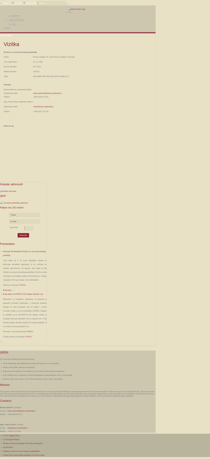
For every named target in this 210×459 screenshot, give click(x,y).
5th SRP (14, 24)
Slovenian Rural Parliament (16, 20)
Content (7, 28)
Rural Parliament (15, 16)
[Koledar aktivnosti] (8, 191)
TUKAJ (22, 285)
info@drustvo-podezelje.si (43, 107)
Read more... (8, 290)
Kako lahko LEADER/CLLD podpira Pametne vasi (23, 294)
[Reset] (67, 4)
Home (69, 12)
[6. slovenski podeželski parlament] (14, 203)
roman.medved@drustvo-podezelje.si (47, 93)
